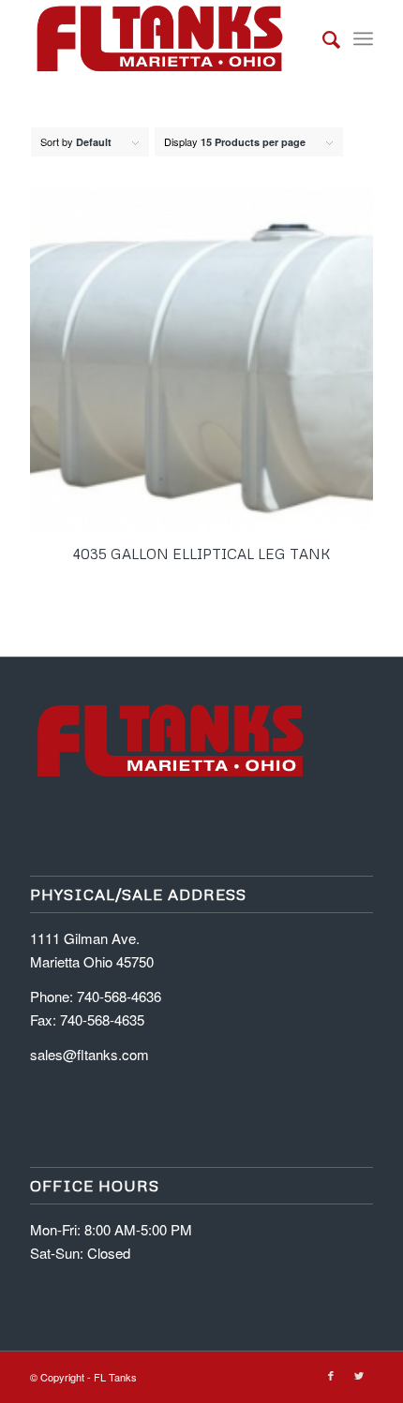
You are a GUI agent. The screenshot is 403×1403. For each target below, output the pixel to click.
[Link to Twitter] (359, 1375)
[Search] (322, 38)
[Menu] (363, 38)
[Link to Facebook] (331, 1375)
